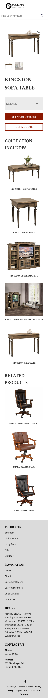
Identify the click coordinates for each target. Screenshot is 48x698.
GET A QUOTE (24, 127)
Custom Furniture (14, 587)
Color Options (12, 593)
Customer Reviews (14, 581)
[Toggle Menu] (40, 6)
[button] (38, 31)
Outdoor (9, 555)
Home (8, 570)
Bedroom (9, 532)
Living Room (11, 544)
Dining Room (11, 538)
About (8, 576)
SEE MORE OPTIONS (24, 116)
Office (8, 550)
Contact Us (10, 599)
